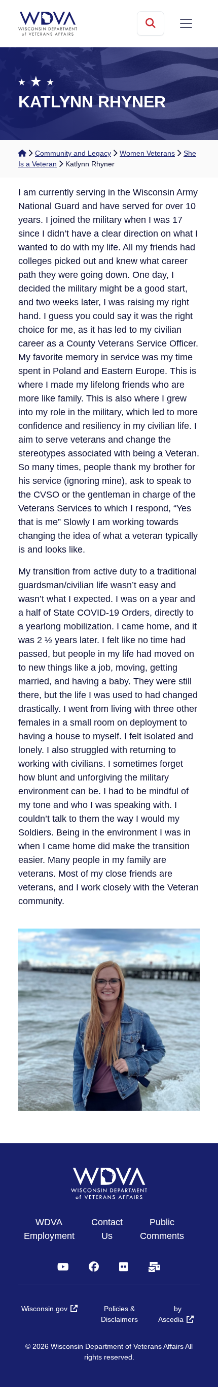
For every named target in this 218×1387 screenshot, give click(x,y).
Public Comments (162, 1229)
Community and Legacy (73, 153)
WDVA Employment (49, 1229)
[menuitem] (54, 1229)
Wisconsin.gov (44, 1309)
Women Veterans (147, 153)
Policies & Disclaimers (119, 1314)
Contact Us (107, 1229)
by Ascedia (171, 1314)
